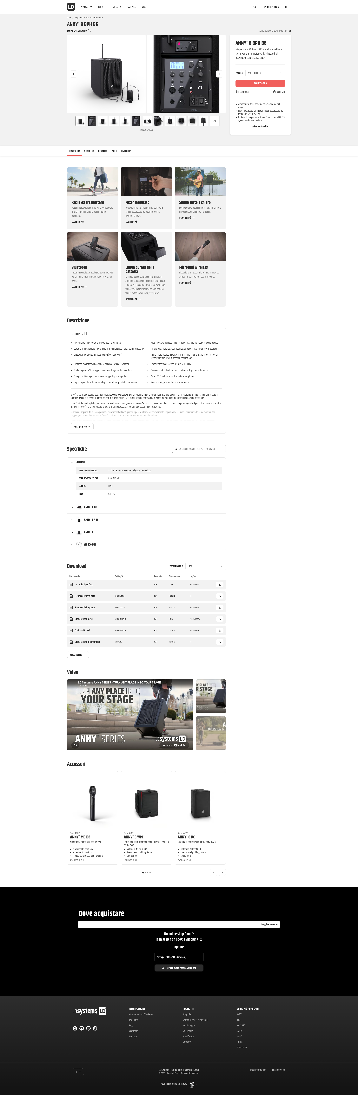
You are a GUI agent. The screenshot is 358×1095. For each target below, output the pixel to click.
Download (102, 150)
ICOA (239, 1019)
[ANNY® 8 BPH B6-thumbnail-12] (203, 121)
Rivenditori (126, 150)
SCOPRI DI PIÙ (78, 221)
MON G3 (240, 1041)
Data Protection (278, 1069)
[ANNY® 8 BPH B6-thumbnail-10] (181, 121)
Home (69, 18)
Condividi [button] (281, 91)
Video (114, 150)
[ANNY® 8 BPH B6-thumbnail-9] (170, 121)
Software (187, 1041)
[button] (87, 7)
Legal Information (258, 1069)
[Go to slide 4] (150, 872)
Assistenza (133, 1031)
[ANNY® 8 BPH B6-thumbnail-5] (125, 121)
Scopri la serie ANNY (78, 30)
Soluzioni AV (188, 1031)
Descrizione (74, 150)
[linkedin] (95, 1028)
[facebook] (75, 1028)
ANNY (239, 1014)
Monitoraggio (189, 1025)
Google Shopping (187, 939)
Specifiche (89, 150)
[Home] (71, 7)
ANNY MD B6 (80, 837)
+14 (214, 120)
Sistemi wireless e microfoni (195, 1019)
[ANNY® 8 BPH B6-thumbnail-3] (103, 121)
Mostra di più (80, 426)
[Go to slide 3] (147, 872)
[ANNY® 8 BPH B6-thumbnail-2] (91, 121)
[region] (146, 74)
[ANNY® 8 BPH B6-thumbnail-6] (136, 121)
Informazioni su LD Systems (141, 1014)
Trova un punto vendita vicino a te (181, 967)
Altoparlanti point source (94, 18)
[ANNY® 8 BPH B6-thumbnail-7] (147, 121)
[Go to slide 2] (145, 872)
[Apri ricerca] (255, 7)
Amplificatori (188, 1036)
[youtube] (81, 1028)
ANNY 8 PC (186, 837)
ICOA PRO (241, 1025)
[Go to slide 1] (143, 873)
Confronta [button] (244, 91)
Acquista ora (260, 83)
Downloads (133, 1036)
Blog (131, 1025)
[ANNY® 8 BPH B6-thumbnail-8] (159, 121)
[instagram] (88, 1028)
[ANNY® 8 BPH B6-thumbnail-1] (79, 121)
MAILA (240, 1031)
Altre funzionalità (260, 126)
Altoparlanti (79, 18)
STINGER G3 (242, 1047)
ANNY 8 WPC (133, 837)
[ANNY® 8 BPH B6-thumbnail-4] (114, 121)
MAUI (239, 1036)
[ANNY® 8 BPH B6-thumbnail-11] (192, 121)
